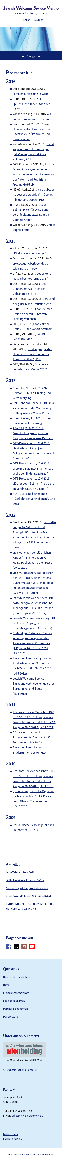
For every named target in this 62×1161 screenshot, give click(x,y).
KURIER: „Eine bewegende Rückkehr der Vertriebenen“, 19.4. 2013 (34, 499)
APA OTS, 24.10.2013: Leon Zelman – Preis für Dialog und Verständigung (32, 393)
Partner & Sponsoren (15, 1008)
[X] (16, 948)
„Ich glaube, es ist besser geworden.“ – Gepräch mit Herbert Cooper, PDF (34, 194)
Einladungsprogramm (16, 992)
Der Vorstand (10, 1016)
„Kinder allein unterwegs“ (29, 253)
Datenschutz (10, 1134)
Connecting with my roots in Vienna (27, 888)
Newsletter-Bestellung (17, 977)
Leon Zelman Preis (14, 1000)
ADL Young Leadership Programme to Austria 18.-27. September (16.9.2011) (32, 737)
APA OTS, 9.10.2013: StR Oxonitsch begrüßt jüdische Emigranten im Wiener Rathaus (33, 433)
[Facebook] (8, 948)
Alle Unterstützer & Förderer (20, 1069)
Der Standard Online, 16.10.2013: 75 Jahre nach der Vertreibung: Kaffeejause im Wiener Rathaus (33, 408)
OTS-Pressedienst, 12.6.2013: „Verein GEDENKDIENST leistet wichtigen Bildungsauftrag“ (33, 468)
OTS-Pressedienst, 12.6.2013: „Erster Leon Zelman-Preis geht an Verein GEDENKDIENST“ (33, 483)
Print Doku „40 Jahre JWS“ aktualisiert (28, 896)
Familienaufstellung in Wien (30, 94)
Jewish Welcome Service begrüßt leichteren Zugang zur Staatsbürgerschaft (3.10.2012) (34, 623)
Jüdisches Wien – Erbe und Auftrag (25, 880)
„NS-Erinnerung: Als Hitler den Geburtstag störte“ (30, 289)
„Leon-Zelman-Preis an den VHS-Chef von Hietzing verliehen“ (33, 314)
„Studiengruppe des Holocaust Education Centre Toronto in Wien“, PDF (32, 354)
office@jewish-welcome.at (27, 1115)
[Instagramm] (24, 948)
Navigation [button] (34, 56)
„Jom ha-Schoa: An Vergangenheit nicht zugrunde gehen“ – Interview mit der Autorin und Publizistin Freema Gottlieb (34, 174)
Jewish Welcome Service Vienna (31, 7)
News (6, 985)
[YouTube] (32, 948)
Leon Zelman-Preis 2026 (20, 872)
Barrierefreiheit (12, 1138)
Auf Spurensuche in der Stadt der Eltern (31, 104)
